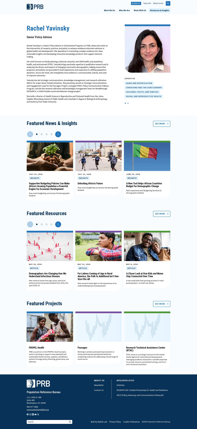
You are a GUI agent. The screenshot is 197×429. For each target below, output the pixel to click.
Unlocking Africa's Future (90, 183)
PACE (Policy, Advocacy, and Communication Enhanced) (140, 395)
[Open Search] (168, 3)
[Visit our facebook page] (28, 414)
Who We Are (124, 10)
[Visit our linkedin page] (33, 414)
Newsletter (99, 385)
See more (160, 123)
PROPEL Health (36, 347)
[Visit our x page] (38, 414)
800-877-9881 (32, 407)
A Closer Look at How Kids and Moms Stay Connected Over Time (144, 275)
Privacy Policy (115, 421)
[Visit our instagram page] (30, 414)
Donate (136, 3)
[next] (58, 134)
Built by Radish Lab (99, 421)
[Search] (70, 422)
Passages (82, 347)
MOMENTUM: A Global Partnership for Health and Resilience (142, 390)
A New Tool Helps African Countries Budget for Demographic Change (144, 185)
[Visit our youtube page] (35, 414)
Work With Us (140, 10)
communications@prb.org (38, 409)
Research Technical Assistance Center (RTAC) (145, 349)
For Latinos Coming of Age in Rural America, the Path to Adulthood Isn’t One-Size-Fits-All (98, 276)
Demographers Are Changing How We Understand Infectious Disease (47, 275)
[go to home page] (35, 9)
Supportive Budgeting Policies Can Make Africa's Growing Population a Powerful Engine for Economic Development (49, 186)
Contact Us (99, 390)
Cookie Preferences (131, 422)
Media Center (158, 3)
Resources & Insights (159, 10)
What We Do (109, 10)
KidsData (120, 385)
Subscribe (147, 3)
